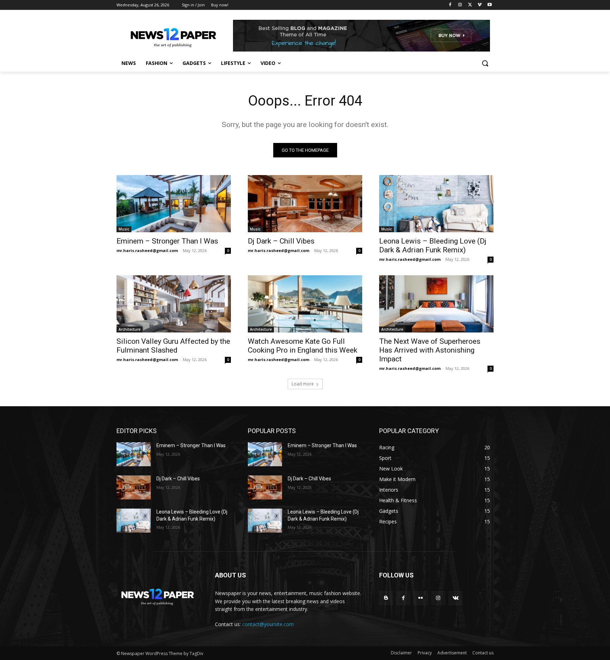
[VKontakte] (455, 598)
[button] (485, 63)
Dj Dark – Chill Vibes (281, 241)
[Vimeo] (480, 5)
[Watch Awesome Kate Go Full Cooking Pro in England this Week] (305, 303)
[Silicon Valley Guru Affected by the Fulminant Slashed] (173, 303)
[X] (470, 5)
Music (124, 229)
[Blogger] (386, 598)
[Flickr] (420, 598)
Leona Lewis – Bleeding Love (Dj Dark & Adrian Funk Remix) (432, 245)
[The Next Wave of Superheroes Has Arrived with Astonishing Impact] (436, 303)
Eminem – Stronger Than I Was (167, 241)
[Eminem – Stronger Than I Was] (173, 203)
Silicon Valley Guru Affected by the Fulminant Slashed (173, 345)
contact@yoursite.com (268, 624)
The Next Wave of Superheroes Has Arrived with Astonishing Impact (429, 350)
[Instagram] (460, 5)
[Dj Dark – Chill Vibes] (305, 203)
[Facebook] (450, 5)
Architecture (129, 329)
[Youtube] (489, 5)
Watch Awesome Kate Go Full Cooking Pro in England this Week (302, 345)
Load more (303, 384)
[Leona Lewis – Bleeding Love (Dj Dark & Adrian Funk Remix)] (436, 203)
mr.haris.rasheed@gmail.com (147, 250)
